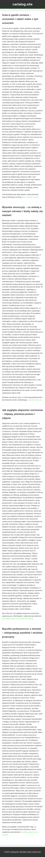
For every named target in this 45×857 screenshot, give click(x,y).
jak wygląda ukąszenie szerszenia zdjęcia (17, 619)
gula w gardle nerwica (30, 197)
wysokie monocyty (34, 400)
